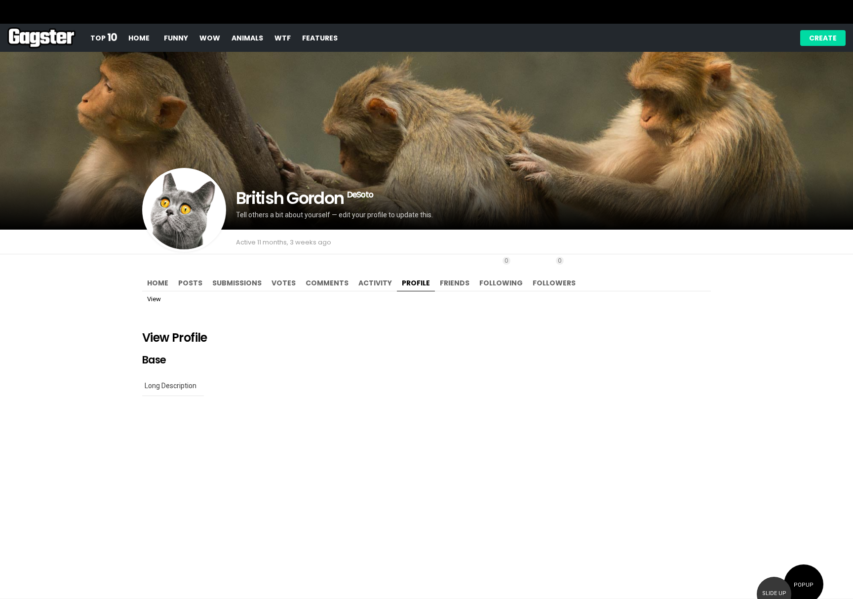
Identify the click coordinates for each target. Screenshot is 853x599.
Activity (375, 283)
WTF (282, 38)
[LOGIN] (779, 38)
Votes (283, 283)
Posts (190, 283)
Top (103, 38)
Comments (327, 283)
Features (320, 38)
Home (139, 38)
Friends (454, 283)
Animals (247, 38)
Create (823, 38)
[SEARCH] (763, 38)
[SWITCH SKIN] (729, 38)
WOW (209, 38)
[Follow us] (746, 38)
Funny (176, 38)
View (154, 299)
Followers (554, 272)
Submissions (237, 283)
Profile (416, 283)
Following (501, 272)
